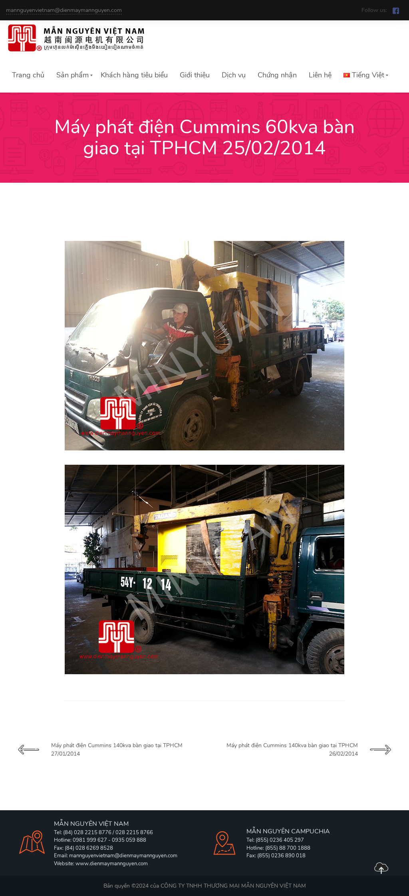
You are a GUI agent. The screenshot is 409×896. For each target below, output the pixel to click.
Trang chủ (28, 75)
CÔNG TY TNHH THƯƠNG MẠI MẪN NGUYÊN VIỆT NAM (233, 886)
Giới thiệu (195, 75)
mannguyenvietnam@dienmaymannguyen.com (64, 10)
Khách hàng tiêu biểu (134, 75)
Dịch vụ (234, 75)
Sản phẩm (72, 75)
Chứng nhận (277, 75)
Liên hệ (320, 75)
